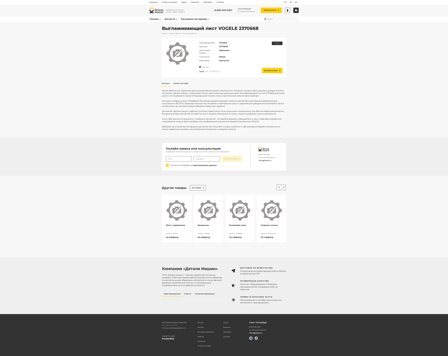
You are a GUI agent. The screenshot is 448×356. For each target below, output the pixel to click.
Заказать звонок (270, 10)
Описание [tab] (165, 83)
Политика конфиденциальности (174, 328)
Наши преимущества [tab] (172, 294)
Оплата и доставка (169, 2)
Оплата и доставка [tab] (180, 83)
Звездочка (203, 225)
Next (283, 187)
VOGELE (277, 43)
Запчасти (169, 19)
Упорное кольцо (269, 225)
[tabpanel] (224, 108)
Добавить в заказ (271, 70)
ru (285, 2)
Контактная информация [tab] (205, 294)
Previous (279, 187)
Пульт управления (175, 225)
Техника (154, 19)
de (296, 2)
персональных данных (205, 165)
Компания (153, 2)
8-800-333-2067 (223, 10)
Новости (201, 336)
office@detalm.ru (265, 160)
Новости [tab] (187, 294)
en (291, 2)
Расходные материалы (194, 19)
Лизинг (184, 2)
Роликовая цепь (237, 225)
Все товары (196, 188)
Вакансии (195, 2)
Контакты (220, 2)
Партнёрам (207, 2)
